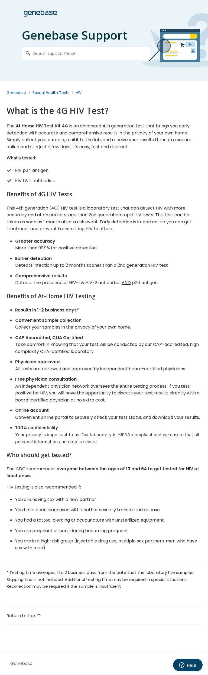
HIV (79, 92)
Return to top (21, 616)
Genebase (16, 92)
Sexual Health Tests (50, 92)
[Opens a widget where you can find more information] (188, 665)
